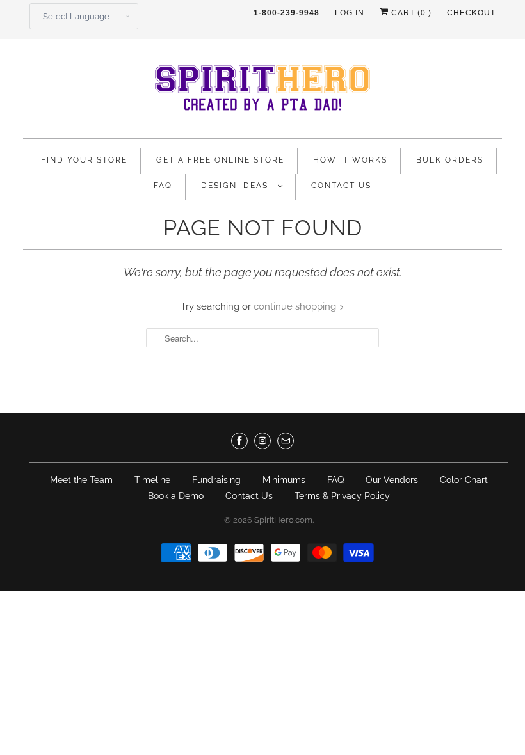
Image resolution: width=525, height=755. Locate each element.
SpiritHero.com (283, 520)
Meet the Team (81, 480)
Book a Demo (176, 496)
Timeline (152, 480)
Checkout (471, 12)
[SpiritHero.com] (262, 91)
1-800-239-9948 (286, 12)
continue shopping (296, 306)
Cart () (410, 12)
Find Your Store (84, 159)
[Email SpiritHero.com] (285, 441)
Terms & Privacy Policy (342, 496)
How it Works (350, 159)
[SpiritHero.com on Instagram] (262, 441)
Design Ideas (236, 185)
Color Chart (464, 480)
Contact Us (341, 185)
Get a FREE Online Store (220, 159)
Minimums (283, 480)
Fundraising (216, 480)
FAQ (163, 185)
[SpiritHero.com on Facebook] (239, 441)
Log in (349, 12)
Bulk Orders (449, 159)
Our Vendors (392, 480)
